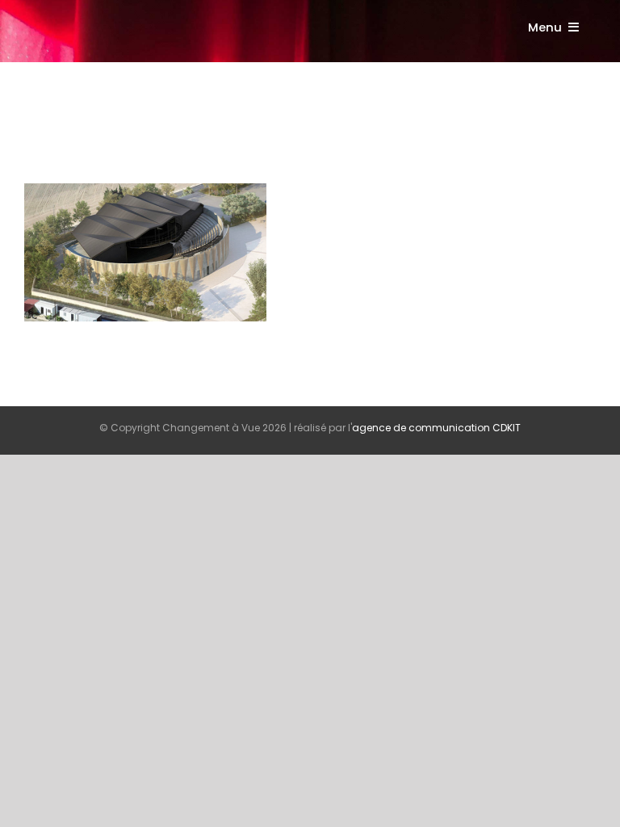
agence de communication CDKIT (436, 427)
